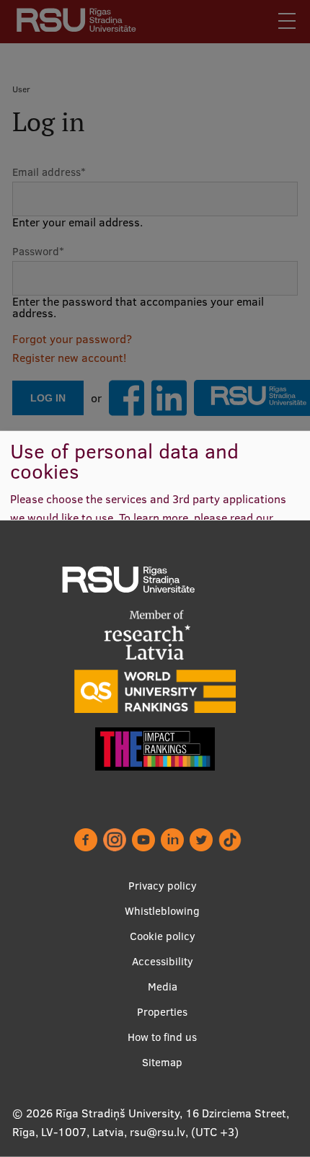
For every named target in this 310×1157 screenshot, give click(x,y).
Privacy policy (162, 885)
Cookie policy (162, 936)
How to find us (162, 1037)
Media (162, 986)
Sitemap (162, 1062)
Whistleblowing (162, 910)
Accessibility (162, 961)
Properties (162, 1011)
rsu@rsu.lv (157, 1132)
